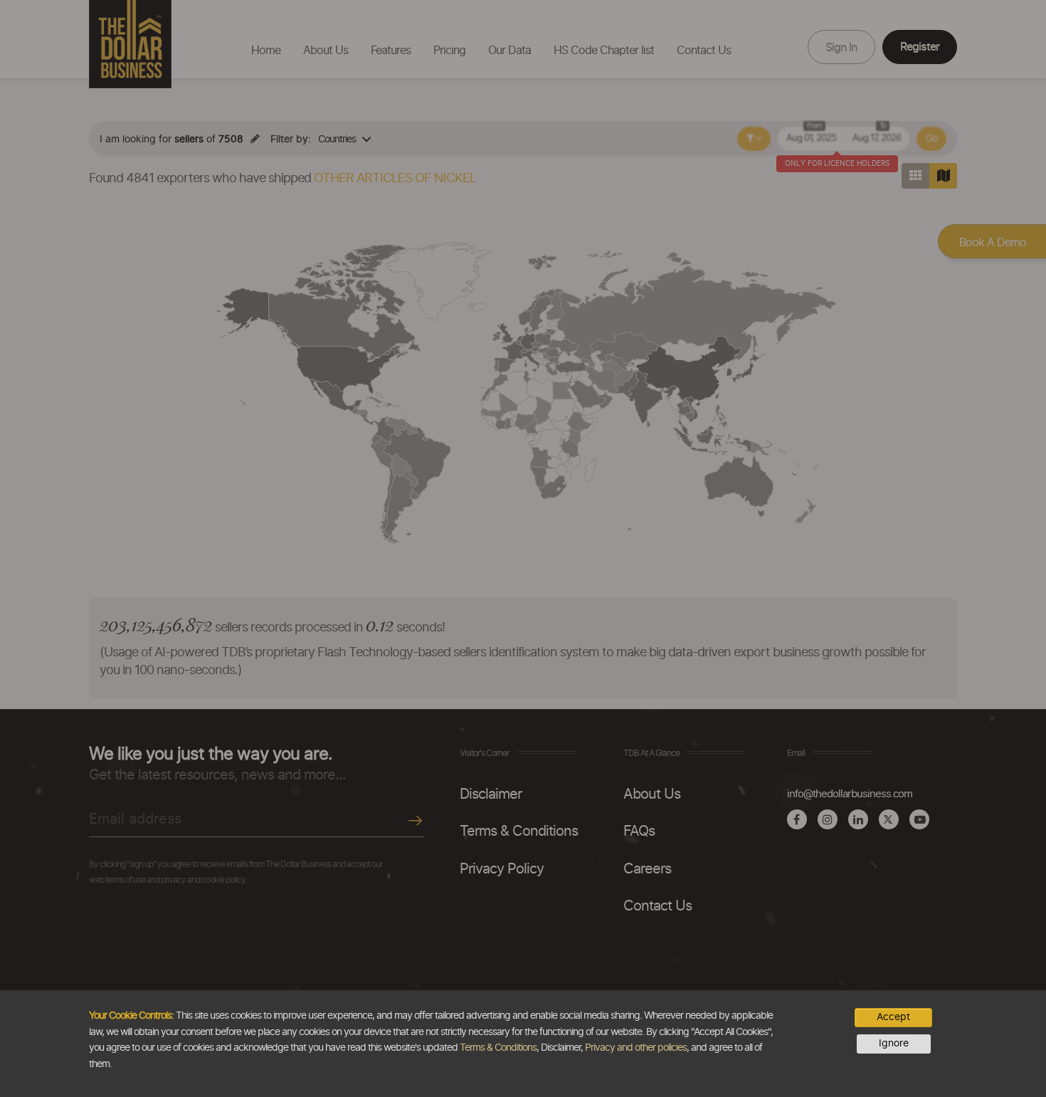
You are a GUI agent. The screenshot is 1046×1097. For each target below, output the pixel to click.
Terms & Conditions (498, 1048)
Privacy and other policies (636, 1048)
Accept (893, 1017)
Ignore (894, 1044)
